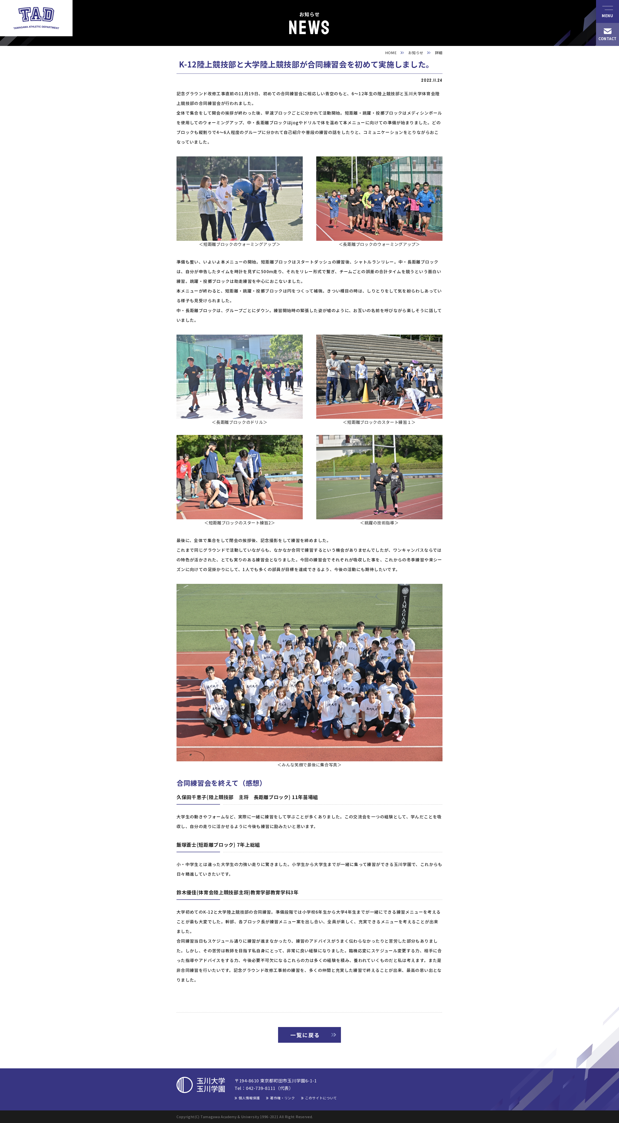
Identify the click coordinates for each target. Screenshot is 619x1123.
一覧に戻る (305, 1035)
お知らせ (415, 52)
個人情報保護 (249, 1097)
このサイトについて (321, 1097)
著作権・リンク (282, 1097)
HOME (391, 52)
